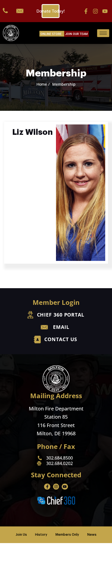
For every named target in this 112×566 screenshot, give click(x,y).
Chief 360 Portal (60, 314)
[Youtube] (105, 11)
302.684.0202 (59, 463)
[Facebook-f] (86, 11)
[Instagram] (95, 11)
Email (61, 327)
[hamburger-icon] (103, 33)
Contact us (60, 339)
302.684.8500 (59, 458)
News (92, 534)
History (41, 534)
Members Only (67, 534)
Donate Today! (51, 11)
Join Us (21, 534)
